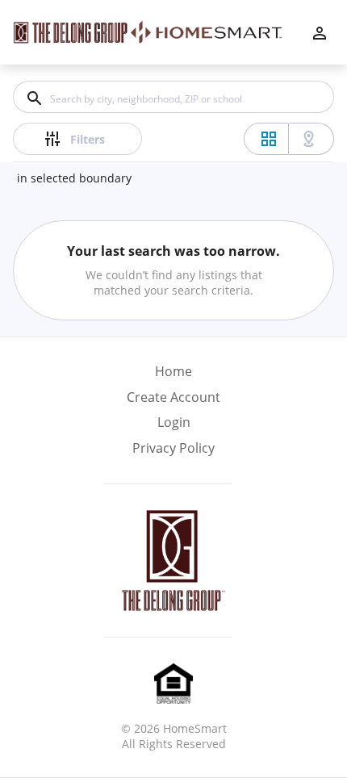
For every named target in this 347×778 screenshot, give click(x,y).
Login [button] (173, 422)
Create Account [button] (173, 397)
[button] (173, 427)
